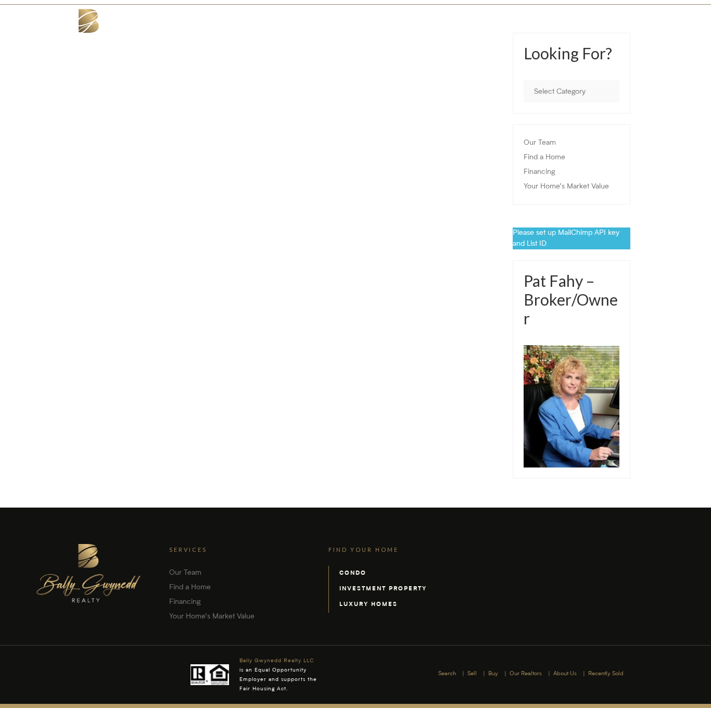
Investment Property (383, 589)
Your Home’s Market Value (566, 186)
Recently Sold (610, 35)
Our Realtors (495, 35)
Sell (421, 35)
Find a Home (544, 157)
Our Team (540, 142)
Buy (449, 35)
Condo (352, 573)
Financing (539, 171)
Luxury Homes (368, 605)
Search (386, 35)
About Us (552, 35)
